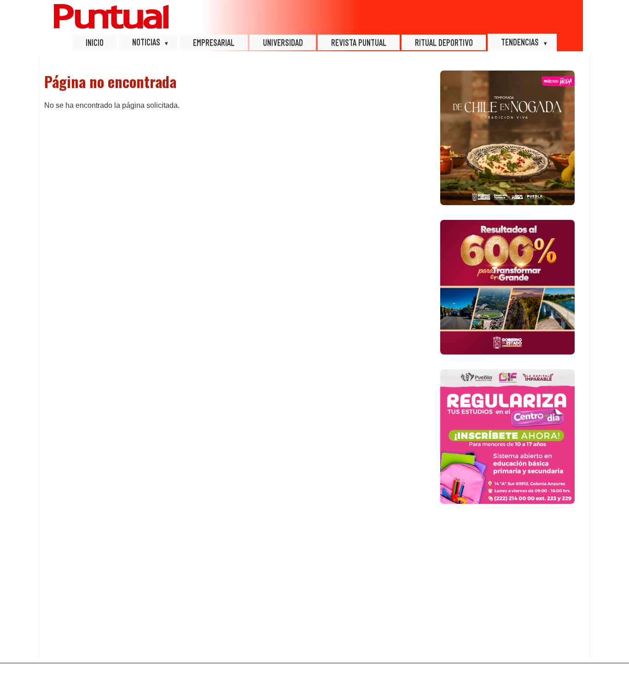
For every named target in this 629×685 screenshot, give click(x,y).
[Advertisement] (507, 583)
